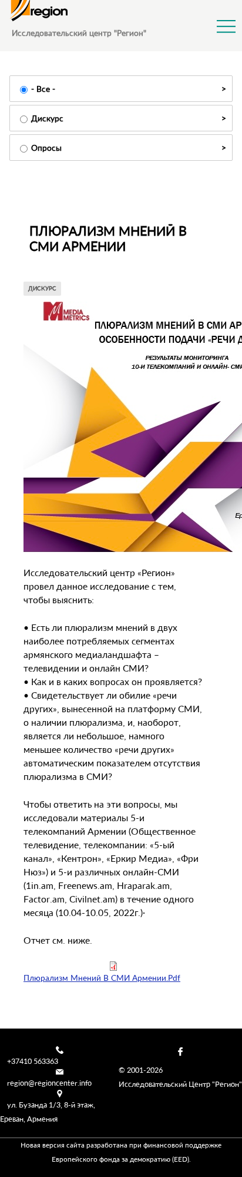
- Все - (43, 89)
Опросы (46, 148)
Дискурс (47, 118)
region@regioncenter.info (49, 1082)
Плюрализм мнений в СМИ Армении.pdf (101, 978)
